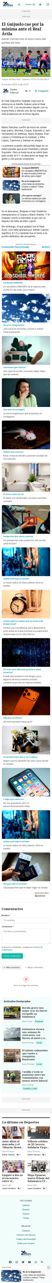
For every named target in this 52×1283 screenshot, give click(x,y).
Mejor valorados (35, 967)
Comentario (8, 926)
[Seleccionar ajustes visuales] (40, 4)
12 (29, 91)
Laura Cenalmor (9, 1188)
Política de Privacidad (26, 1239)
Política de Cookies (26, 1243)
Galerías (26, 1205)
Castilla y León (30, 1088)
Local (39, 1042)
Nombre (6, 915)
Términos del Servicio (26, 1235)
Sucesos (39, 1021)
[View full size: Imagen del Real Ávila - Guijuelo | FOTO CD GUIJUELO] (26, 62)
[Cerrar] (48, 1267)
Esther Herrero (8, 1155)
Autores (26, 1214)
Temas (26, 1218)
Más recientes (13, 967)
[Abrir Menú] (48, 4)
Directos (26, 1209)
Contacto (26, 1231)
